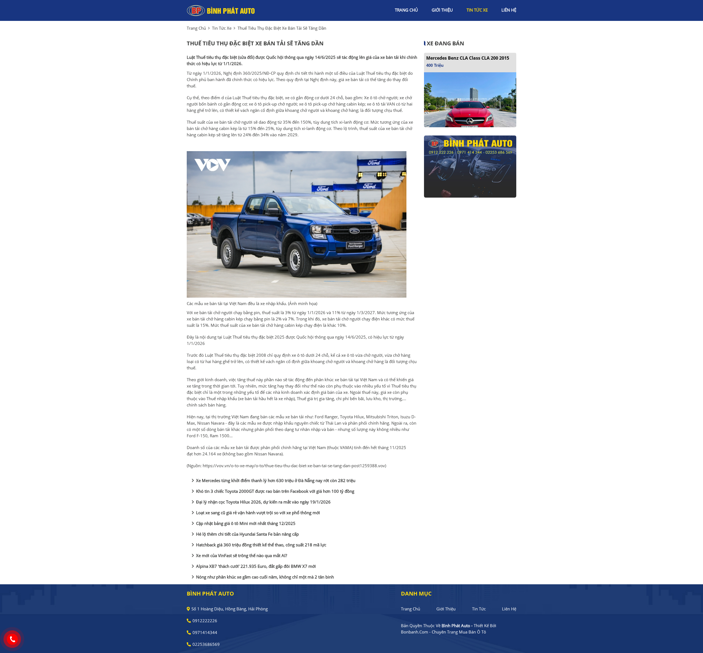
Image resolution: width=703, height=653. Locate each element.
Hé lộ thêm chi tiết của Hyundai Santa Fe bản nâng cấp (244, 534)
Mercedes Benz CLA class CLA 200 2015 (467, 58)
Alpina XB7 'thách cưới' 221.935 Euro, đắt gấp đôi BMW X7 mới (252, 566)
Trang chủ (410, 609)
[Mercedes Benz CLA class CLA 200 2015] (470, 99)
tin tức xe (477, 10)
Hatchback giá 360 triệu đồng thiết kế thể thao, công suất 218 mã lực (257, 544)
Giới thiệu (446, 609)
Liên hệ (509, 609)
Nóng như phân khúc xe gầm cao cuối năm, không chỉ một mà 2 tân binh (261, 577)
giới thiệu (442, 10)
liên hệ (508, 10)
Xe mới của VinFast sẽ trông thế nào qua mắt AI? (238, 555)
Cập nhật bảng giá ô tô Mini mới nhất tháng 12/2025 (242, 523)
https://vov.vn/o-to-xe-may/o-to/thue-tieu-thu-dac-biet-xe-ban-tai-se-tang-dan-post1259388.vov (294, 465)
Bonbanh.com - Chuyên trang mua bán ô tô (443, 632)
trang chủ (406, 10)
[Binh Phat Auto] (221, 10)
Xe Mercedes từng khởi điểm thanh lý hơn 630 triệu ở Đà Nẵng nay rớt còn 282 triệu (272, 480)
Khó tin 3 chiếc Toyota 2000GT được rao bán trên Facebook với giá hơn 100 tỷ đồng (271, 491)
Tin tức (479, 609)
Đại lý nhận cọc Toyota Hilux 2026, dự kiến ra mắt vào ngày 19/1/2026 (260, 502)
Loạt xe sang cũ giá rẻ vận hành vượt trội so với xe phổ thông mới (254, 512)
